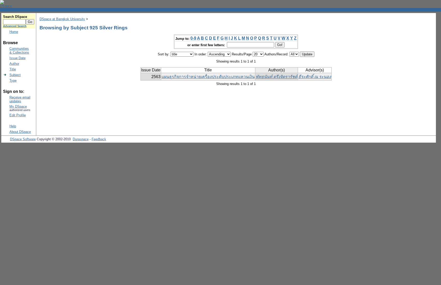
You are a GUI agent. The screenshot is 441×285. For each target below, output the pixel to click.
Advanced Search (15, 26)
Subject (15, 75)
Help (12, 126)
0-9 (193, 38)
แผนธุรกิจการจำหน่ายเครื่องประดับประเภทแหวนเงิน (208, 77)
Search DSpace (15, 17)
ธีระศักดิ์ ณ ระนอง (314, 77)
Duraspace (81, 139)
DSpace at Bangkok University (62, 19)
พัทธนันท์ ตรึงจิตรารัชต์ (276, 77)
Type (13, 80)
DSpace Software (23, 139)
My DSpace (18, 106)
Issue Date (17, 58)
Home (13, 32)
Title (12, 69)
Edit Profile (17, 115)
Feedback (99, 139)
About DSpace (20, 132)
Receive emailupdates (19, 99)
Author (14, 64)
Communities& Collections (19, 50)
